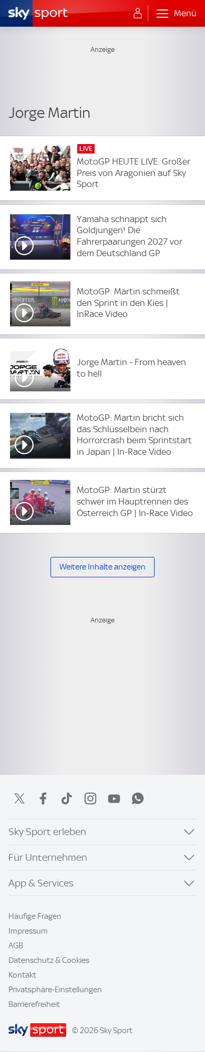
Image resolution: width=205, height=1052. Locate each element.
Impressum (28, 931)
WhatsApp (138, 798)
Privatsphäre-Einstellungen (55, 989)
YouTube (114, 798)
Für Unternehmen (47, 857)
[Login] (138, 13)
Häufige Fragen (35, 916)
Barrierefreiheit (34, 1004)
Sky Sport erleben (47, 832)
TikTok (67, 798)
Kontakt (22, 975)
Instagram (90, 798)
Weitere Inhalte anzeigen (102, 567)
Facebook (43, 798)
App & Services (41, 883)
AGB (15, 945)
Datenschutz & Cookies (48, 960)
